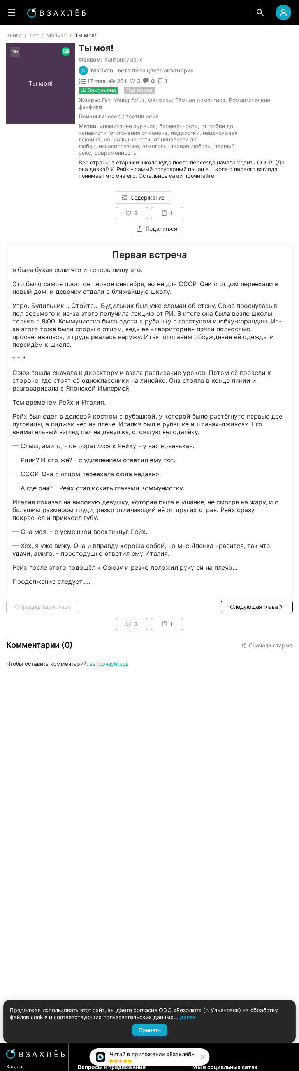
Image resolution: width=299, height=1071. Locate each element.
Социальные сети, (128, 139)
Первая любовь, (191, 146)
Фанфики (160, 100)
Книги (13, 35)
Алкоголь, (155, 146)
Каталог (15, 1066)
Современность (115, 152)
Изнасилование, (120, 146)
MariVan (56, 35)
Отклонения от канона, (139, 132)
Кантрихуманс (123, 59)
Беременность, (179, 126)
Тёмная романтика (200, 100)
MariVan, (103, 70)
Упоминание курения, (128, 126)
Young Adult (129, 100)
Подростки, (186, 132)
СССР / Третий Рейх (133, 116)
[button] (202, 1057)
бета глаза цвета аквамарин (155, 70)
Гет (34, 35)
